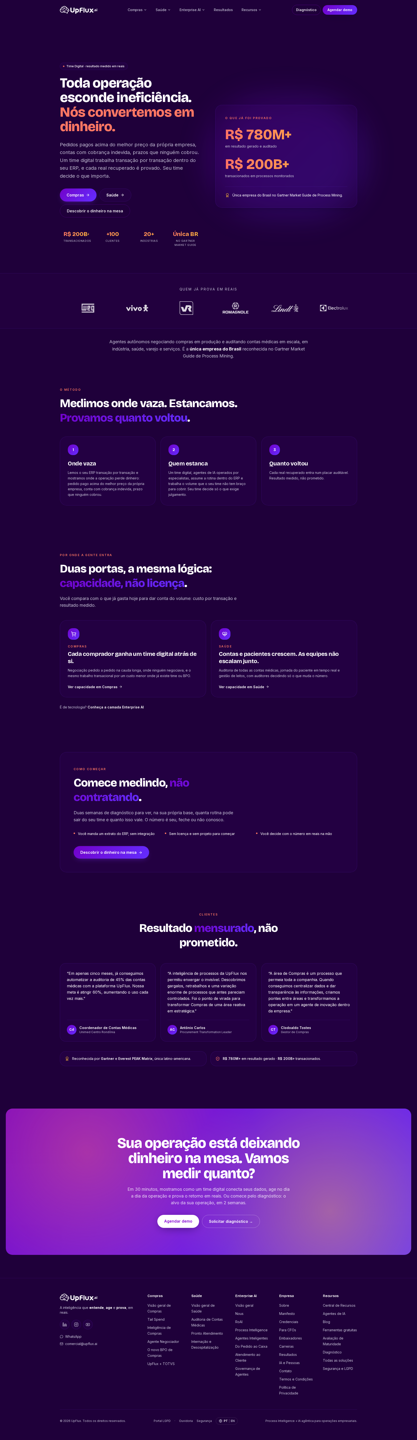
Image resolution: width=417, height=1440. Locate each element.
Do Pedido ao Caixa (251, 1346)
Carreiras (286, 1346)
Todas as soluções (338, 1360)
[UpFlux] (78, 10)
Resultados (223, 10)
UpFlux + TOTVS (161, 1364)
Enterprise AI (190, 10)
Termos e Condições (296, 1379)
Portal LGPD (162, 1421)
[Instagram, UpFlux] (76, 1324)
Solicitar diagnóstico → (231, 1221)
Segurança (204, 1421)
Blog (326, 1322)
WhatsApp (73, 1336)
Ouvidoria (186, 1421)
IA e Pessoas (289, 1363)
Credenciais (288, 1322)
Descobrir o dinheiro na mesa (95, 211)
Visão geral (244, 1305)
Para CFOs (287, 1330)
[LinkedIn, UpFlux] (65, 1324)
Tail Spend (156, 1319)
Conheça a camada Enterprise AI (116, 707)
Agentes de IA (334, 1314)
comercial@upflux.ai (81, 1344)
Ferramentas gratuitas (340, 1330)
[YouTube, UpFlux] (88, 1324)
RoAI (239, 1322)
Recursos (249, 10)
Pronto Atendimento (207, 1333)
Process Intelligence (251, 1330)
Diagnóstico (306, 10)
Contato (285, 1371)
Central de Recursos (339, 1305)
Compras (135, 10)
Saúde (161, 10)
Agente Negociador (163, 1341)
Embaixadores (290, 1338)
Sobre (284, 1305)
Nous (239, 1314)
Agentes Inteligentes (251, 1338)
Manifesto (287, 1314)
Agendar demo (339, 10)
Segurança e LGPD (338, 1368)
